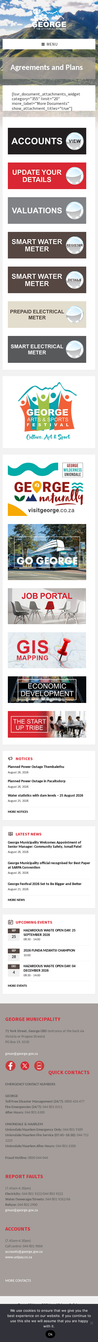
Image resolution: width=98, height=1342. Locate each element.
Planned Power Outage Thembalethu (36, 767)
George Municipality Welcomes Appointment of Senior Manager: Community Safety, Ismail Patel (44, 845)
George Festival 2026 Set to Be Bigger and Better (45, 884)
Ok (50, 1334)
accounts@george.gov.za (24, 1252)
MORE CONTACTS (18, 1281)
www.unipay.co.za (18, 1257)
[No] (91, 1323)
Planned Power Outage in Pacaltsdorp (37, 781)
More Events (17, 986)
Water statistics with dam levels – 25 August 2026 (45, 796)
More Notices (18, 812)
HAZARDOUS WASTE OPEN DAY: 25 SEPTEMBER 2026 (50, 933)
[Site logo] (49, 28)
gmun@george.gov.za (21, 1054)
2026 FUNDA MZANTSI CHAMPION (49, 951)
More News (16, 900)
